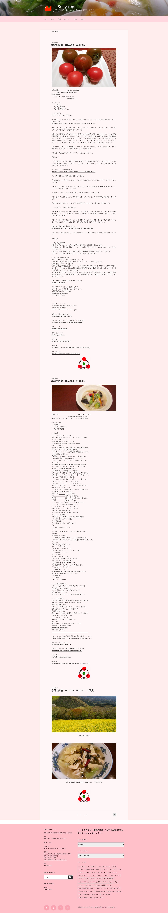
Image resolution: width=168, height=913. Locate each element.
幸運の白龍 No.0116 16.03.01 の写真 (72, 690)
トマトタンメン (115, 875)
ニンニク (81, 879)
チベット (100, 875)
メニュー (52, 19)
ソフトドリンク (91, 875)
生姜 (103, 894)
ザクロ (93, 872)
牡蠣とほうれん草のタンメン (91, 894)
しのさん (81, 866)
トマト (107, 875)
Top (45, 19)
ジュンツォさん (112, 872)
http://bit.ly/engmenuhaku (59, 328)
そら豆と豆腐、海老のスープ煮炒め (106, 866)
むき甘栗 (112, 869)
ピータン (98, 879)
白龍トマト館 (64, 7)
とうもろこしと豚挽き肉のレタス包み (89, 869)
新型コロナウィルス (102, 888)
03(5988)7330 (48, 865)
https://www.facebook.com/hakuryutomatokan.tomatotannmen (71, 347)
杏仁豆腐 (112, 888)
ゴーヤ (87, 872)
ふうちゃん (105, 869)
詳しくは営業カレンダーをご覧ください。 (55, 859)
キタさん (81, 872)
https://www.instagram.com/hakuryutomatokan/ (66, 354)
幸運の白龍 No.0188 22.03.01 (68, 45)
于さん (116, 882)
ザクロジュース (102, 872)
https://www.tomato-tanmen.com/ (62, 316)
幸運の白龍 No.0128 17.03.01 (68, 381)
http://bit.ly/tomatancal (58, 282)
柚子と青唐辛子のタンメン (86, 891)
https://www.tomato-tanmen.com (67, 92)
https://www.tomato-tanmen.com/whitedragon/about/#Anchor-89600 (72, 228)
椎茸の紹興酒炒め (100, 891)
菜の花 (96, 897)
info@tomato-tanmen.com (60, 627)
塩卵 (90, 885)
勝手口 (46, 887)
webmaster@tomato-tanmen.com (77, 638)
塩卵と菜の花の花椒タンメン (86, 888)
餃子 (101, 897)
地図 (59, 19)
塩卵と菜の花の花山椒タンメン (102, 885)
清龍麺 (119, 891)
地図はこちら (47, 842)
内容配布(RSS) (48, 889)
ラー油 (104, 882)
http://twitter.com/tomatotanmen (61, 657)
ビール (92, 879)
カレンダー (67, 19)
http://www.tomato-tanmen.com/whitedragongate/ (67, 650)
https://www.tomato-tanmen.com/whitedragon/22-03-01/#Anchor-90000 (73, 123)
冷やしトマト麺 (83, 885)
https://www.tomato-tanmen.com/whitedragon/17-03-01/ (69, 464)
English (83, 19)
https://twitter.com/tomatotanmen (61, 341)
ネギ (87, 879)
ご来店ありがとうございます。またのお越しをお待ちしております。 (97, 907)
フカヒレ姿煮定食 (108, 879)
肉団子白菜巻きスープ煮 (85, 897)
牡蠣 (80, 894)
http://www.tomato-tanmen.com (77, 416)
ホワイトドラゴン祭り (85, 882)
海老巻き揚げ (111, 891)
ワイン (110, 882)
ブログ (75, 19)
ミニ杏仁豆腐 (96, 882)
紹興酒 (108, 894)
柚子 (118, 888)
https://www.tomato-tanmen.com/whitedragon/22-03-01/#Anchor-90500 (73, 171)
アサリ (119, 869)
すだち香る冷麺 (90, 866)
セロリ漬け (82, 875)
